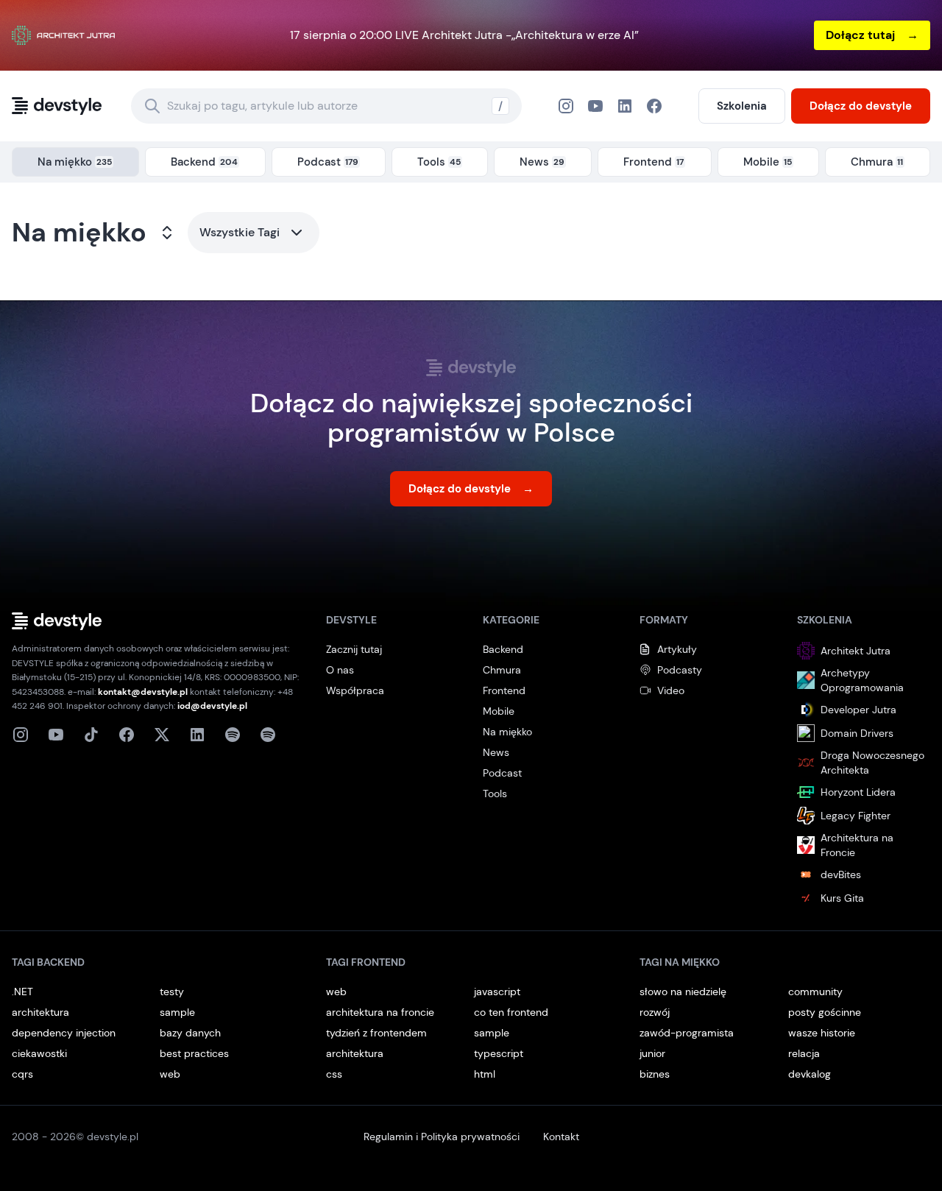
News (496, 752)
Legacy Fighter (855, 815)
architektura (40, 1012)
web (170, 1074)
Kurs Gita (842, 898)
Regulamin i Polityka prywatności (442, 1136)
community (815, 991)
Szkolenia (742, 106)
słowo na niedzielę (683, 991)
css (334, 1074)
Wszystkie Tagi (239, 232)
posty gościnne (824, 1012)
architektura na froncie (380, 1012)
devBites (841, 874)
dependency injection (64, 1032)
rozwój (655, 1012)
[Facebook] (625, 106)
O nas (340, 669)
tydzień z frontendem (376, 1032)
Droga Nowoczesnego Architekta (872, 763)
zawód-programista (687, 1032)
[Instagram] (566, 106)
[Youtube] (56, 734)
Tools (495, 793)
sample (177, 1012)
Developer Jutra (858, 709)
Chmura (502, 669)
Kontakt (561, 1136)
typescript (498, 1053)
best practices (194, 1053)
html (484, 1074)
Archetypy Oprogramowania (862, 680)
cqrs (22, 1074)
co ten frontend (511, 1012)
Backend (503, 649)
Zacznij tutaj (354, 649)
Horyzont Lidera (858, 792)
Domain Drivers (857, 733)
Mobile (498, 711)
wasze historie (821, 1032)
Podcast (502, 773)
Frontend (504, 690)
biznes (655, 1074)
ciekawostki (39, 1053)
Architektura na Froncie (857, 845)
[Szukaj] (152, 106)
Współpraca (355, 690)
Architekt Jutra (855, 650)
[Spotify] (268, 734)
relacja (804, 1053)
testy (172, 991)
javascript (497, 991)
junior (652, 1053)
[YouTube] (595, 106)
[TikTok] (91, 734)
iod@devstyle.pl (212, 706)
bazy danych (190, 1032)
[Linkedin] (197, 734)
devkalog (809, 1074)
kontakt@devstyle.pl (143, 692)
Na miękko (79, 232)
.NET (22, 991)
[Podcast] (232, 734)
